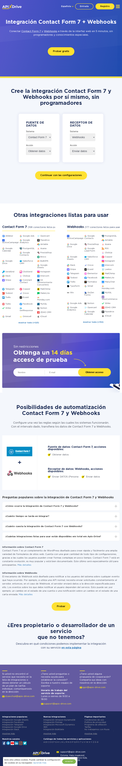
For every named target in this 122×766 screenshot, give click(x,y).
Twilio (8, 304)
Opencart (45, 236)
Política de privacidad (95, 722)
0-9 (96, 742)
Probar (61, 606)
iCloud (43, 316)
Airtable (44, 244)
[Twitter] (25, 743)
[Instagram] (20, 743)
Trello (8, 297)
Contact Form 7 (31, 31)
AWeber (9, 236)
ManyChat (110, 282)
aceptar (69, 761)
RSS (107, 248)
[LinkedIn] (16, 743)
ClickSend (27, 272)
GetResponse (26, 310)
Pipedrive (45, 240)
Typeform (75, 286)
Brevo (43, 257)
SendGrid (9, 272)
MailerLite (45, 293)
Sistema (30, 132)
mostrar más (8, 734)
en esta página (71, 648)
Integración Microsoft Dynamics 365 (59, 726)
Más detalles (24, 565)
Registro (105, 6)
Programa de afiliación (96, 725)
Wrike (8, 308)
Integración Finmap (52, 722)
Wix (72, 292)
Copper (26, 289)
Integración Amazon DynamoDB (59, 720)
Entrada (84, 6)
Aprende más (39, 763)
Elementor (92, 273)
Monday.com (43, 300)
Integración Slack (10, 729)
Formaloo (92, 282)
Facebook (28, 304)
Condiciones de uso (94, 720)
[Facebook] (4, 743)
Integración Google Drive (14, 727)
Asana (43, 248)
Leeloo (108, 269)
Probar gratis (61, 51)
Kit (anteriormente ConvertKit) (44, 282)
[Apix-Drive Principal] (12, 6)
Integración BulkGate (53, 729)
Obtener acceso (94, 372)
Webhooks (50, 31)
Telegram (9, 289)
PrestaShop (46, 253)
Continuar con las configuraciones (61, 175)
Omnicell (27, 316)
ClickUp (26, 276)
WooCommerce (109, 299)
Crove (26, 293)
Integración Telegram (12, 725)
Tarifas (88, 727)
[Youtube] (12, 743)
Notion (43, 308)
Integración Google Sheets (15, 720)
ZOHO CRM (45, 312)
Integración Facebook (13, 722)
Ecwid (26, 297)
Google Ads (28, 236)
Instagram (45, 272)
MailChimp (45, 289)
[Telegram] (8, 743)
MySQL (43, 304)
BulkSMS (44, 261)
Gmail (8, 316)
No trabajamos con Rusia (97, 729)
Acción (29, 145)
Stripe (8, 280)
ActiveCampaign (10, 242)
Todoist (9, 293)
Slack (7, 276)
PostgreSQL (29, 248)
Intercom (44, 276)
